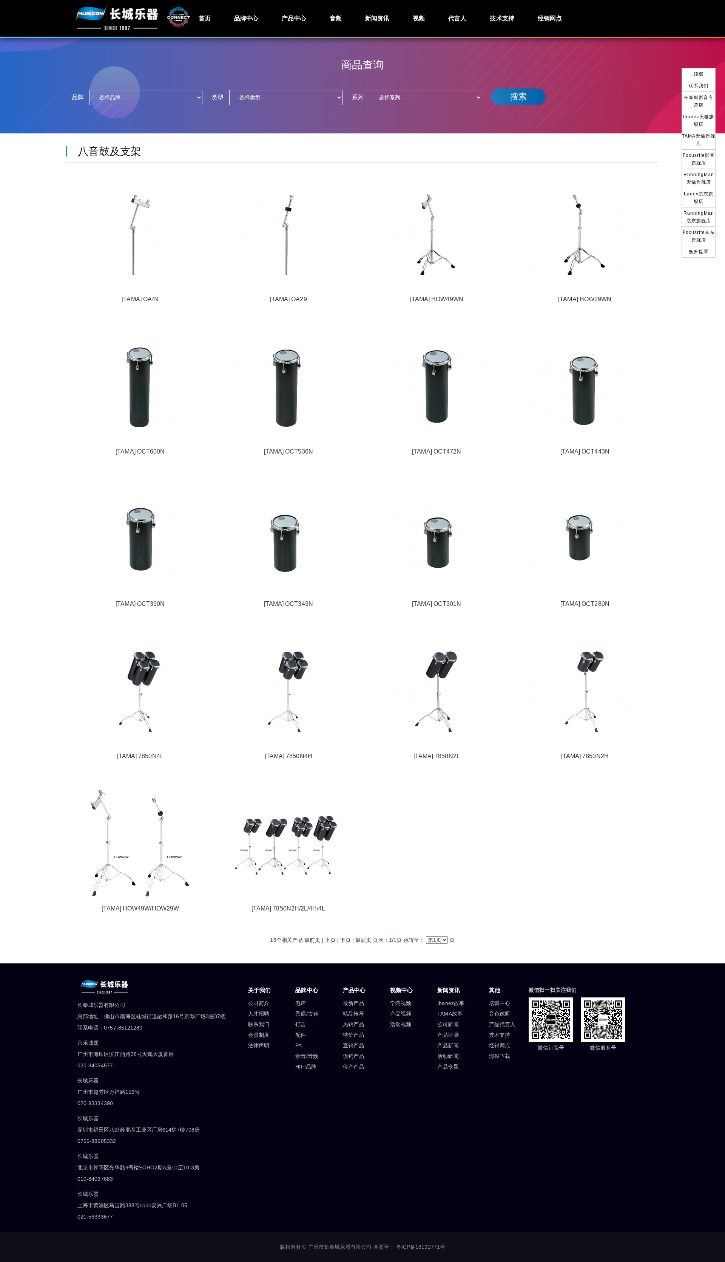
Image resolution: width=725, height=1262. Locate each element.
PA (298, 1045)
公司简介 (258, 1003)
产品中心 (294, 18)
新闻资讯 (377, 18)
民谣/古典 (306, 1014)
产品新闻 (447, 1045)
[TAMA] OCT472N (436, 451)
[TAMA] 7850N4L (140, 756)
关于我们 (259, 990)
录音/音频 (306, 1056)
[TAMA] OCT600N (140, 451)
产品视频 (400, 1014)
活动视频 (400, 1024)
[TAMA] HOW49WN (436, 299)
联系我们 (258, 1024)
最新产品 (353, 1003)
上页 (330, 940)
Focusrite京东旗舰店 (699, 236)
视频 (419, 18)
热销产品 (353, 1024)
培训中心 (499, 1003)
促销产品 (353, 1056)
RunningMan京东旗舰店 (698, 217)
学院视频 (400, 1003)
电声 (300, 1003)
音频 (336, 18)
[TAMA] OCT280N (584, 604)
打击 (300, 1024)
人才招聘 (258, 1014)
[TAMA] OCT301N (436, 604)
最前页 (312, 940)
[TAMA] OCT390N (140, 604)
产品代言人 (502, 1024)
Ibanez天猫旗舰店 (698, 120)
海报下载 (499, 1056)
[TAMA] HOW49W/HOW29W (140, 908)
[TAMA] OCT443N (584, 451)
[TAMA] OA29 (288, 299)
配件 (300, 1035)
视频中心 (401, 990)
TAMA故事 (449, 1014)
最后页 (363, 940)
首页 (205, 18)
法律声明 (258, 1045)
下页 (345, 940)
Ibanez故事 (450, 1003)
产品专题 (447, 1067)
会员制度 (258, 1035)
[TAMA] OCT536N (288, 451)
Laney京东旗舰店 (698, 197)
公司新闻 (447, 1024)
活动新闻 (447, 1056)
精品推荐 (353, 1014)
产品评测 (447, 1035)
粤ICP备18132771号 (420, 1247)
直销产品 (353, 1045)
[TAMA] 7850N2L (436, 756)
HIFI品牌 (305, 1067)
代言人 (457, 18)
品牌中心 (246, 18)
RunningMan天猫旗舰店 (698, 178)
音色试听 (499, 1014)
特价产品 (353, 1035)
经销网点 (550, 18)
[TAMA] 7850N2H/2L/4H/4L (288, 908)
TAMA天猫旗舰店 (698, 139)
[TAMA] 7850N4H (288, 756)
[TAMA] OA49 (140, 299)
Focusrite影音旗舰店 (699, 159)
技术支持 (502, 18)
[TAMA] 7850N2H (585, 756)
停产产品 (353, 1067)
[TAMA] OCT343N (288, 604)
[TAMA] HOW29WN (584, 299)
